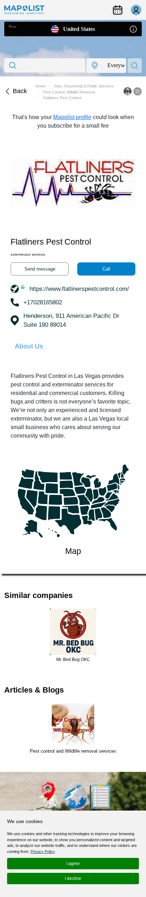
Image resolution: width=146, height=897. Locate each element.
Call (106, 269)
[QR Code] (137, 91)
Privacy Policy (42, 851)
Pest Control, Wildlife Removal (69, 92)
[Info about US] (133, 29)
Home (40, 86)
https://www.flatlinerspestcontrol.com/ (79, 288)
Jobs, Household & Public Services (84, 86)
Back (20, 91)
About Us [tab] (29, 346)
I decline (73, 878)
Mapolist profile (72, 117)
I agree (73, 863)
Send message (39, 269)
